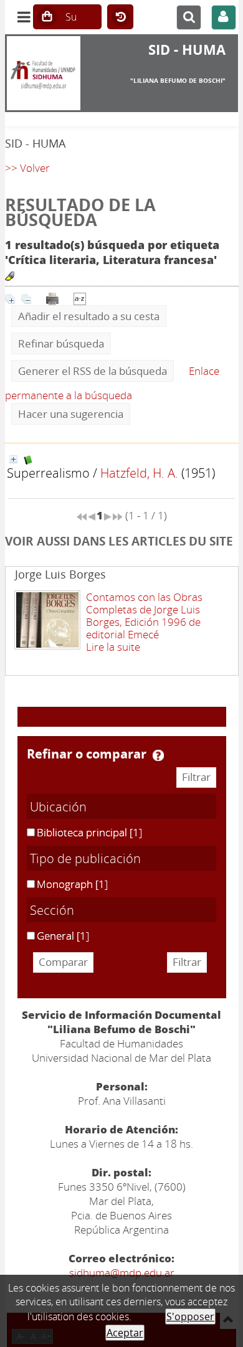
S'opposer (190, 1316)
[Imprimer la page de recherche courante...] (52, 297)
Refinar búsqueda (61, 343)
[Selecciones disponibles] (80, 297)
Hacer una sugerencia (70, 414)
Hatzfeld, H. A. (139, 472)
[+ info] (13, 459)
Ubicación (58, 806)
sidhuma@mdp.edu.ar (121, 1272)
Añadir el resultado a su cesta (89, 316)
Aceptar (125, 1333)
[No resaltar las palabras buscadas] (9, 276)
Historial (120, 17)
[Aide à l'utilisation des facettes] (158, 755)
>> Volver (27, 168)
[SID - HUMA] (44, 73)
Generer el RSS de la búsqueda (92, 371)
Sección (52, 910)
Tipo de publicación (85, 858)
